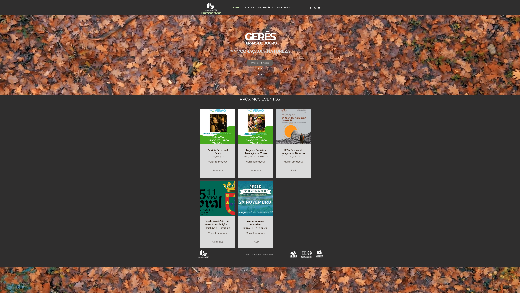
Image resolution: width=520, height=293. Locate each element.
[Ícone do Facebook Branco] (310, 7)
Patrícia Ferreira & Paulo (217, 152)
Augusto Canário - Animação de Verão (256, 152)
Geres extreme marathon (255, 223)
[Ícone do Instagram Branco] (314, 7)
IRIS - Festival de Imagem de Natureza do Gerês (294, 152)
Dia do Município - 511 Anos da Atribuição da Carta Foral (218, 223)
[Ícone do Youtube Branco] (319, 7)
